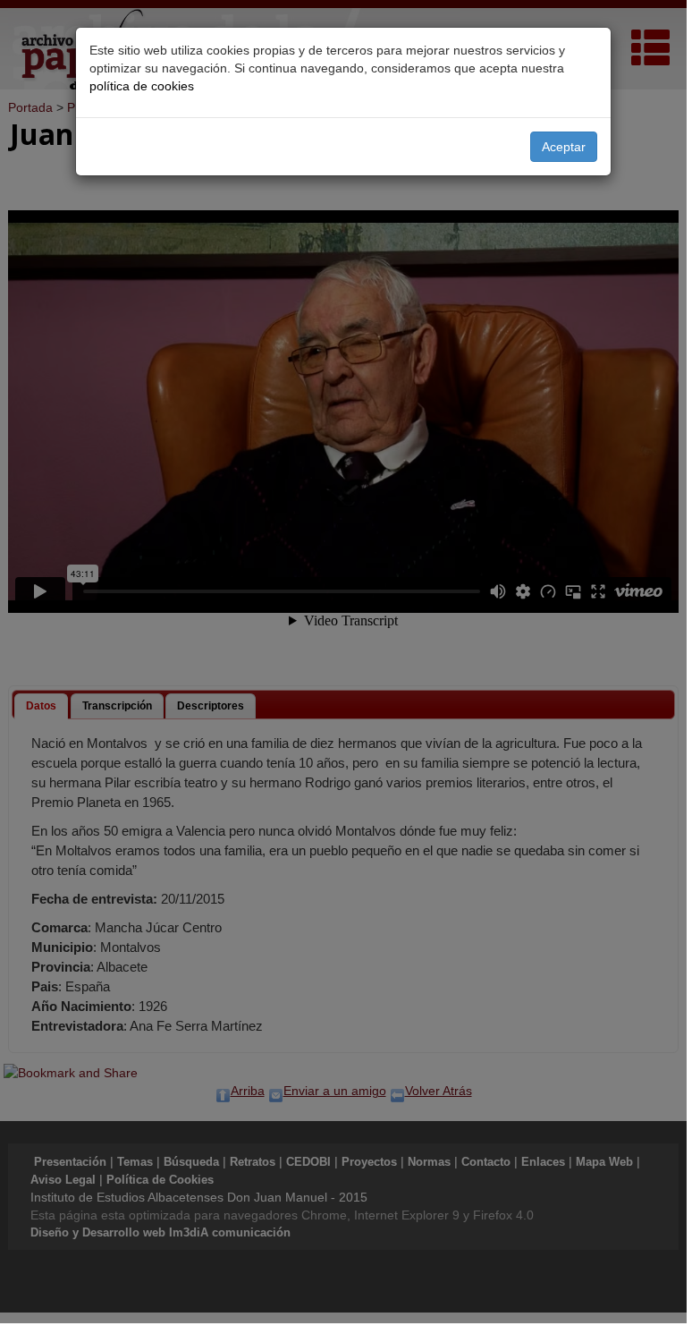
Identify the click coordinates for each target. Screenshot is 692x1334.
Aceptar (564, 147)
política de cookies (141, 86)
